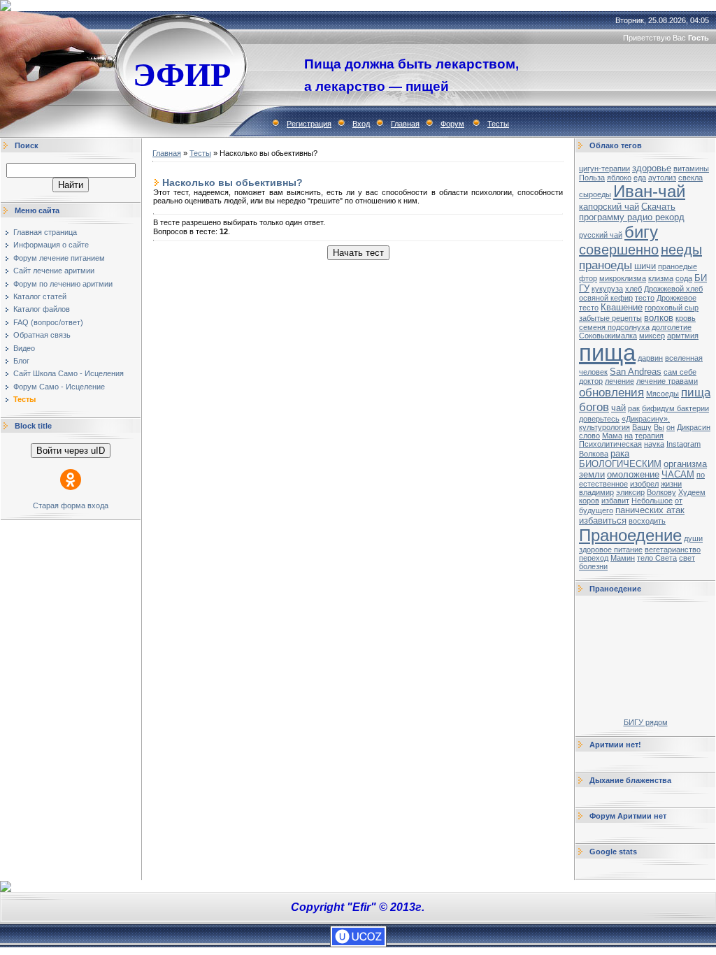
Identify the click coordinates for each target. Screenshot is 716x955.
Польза (592, 177)
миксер (652, 335)
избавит (615, 500)
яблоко (619, 177)
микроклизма (622, 278)
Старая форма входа (70, 505)
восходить (647, 521)
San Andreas (635, 371)
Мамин (622, 558)
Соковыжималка (608, 335)
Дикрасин (693, 427)
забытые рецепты (610, 318)
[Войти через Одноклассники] (70, 479)
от (678, 500)
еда (639, 177)
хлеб (633, 289)
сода (683, 278)
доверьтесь (599, 419)
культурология (604, 427)
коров (589, 500)
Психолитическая (610, 444)
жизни (671, 484)
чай (618, 408)
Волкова (593, 454)
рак (634, 408)
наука (654, 444)
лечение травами (667, 381)
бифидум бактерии (675, 408)
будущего (596, 510)
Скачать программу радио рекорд (632, 211)
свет (687, 558)
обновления (611, 392)
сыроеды (595, 194)
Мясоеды (662, 393)
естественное (603, 484)
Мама (612, 435)
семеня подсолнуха (614, 327)
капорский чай (609, 206)
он (670, 427)
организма (685, 464)
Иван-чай (649, 191)
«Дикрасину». (646, 419)
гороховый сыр (672, 307)
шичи (645, 266)
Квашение (622, 307)
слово (589, 435)
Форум (452, 124)
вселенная (684, 358)
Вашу (642, 427)
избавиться (602, 520)
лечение (619, 381)
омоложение (633, 474)
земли (592, 474)
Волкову (661, 492)
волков (658, 318)
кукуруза (607, 289)
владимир (596, 492)
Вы (659, 427)
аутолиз (662, 177)
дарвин (650, 358)
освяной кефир (606, 298)
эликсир (630, 492)
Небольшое (652, 500)
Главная (405, 124)
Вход (361, 124)
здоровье (651, 168)
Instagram (683, 444)
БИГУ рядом (646, 722)
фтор (588, 278)
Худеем (692, 492)
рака (619, 453)
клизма (660, 278)
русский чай (600, 235)
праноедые (677, 266)
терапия (649, 435)
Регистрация (309, 124)
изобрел (644, 484)
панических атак (650, 510)
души (693, 538)
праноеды (605, 265)
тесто (644, 298)
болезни (593, 566)
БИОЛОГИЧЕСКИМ (620, 464)
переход (593, 558)
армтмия (683, 335)
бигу (641, 231)
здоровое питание (611, 549)
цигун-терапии (604, 168)
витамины (691, 168)
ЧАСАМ (677, 474)
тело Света (657, 558)
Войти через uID (70, 450)
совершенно (619, 249)
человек (593, 372)
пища (607, 353)
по (700, 475)
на (628, 435)
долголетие (672, 327)
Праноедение (630, 535)
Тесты (498, 124)
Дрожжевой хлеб (673, 289)
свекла (690, 177)
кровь (685, 318)
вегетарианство (673, 549)
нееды (681, 249)
